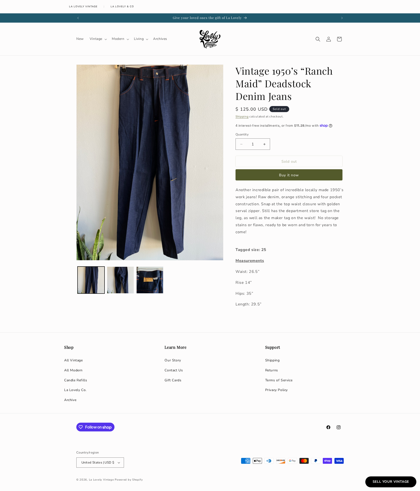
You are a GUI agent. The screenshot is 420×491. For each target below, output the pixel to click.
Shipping (242, 116)
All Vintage (73, 360)
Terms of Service (279, 380)
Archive (70, 400)
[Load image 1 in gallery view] (91, 280)
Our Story (173, 360)
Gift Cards (173, 380)
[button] (98, 39)
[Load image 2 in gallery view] (120, 280)
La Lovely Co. (75, 390)
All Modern (73, 370)
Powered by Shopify (129, 480)
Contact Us (174, 370)
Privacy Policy (276, 390)
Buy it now (289, 175)
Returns (271, 370)
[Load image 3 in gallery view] (149, 280)
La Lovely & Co (122, 6)
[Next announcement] (342, 18)
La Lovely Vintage (83, 6)
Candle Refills (75, 380)
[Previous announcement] (78, 18)
